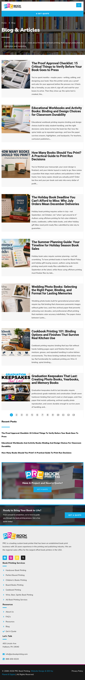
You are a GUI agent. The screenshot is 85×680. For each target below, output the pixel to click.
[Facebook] (5, 558)
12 (68, 415)
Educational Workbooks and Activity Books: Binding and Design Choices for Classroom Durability (57, 111)
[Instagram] (17, 558)
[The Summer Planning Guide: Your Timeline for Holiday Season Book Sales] (16, 253)
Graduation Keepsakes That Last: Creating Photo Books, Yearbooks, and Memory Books (55, 379)
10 (58, 415)
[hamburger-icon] (78, 5)
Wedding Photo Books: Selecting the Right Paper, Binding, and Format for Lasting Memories (54, 290)
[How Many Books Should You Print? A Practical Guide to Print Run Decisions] (16, 163)
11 (63, 415)
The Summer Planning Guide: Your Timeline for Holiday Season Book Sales (56, 245)
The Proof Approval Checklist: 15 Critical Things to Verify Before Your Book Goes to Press (57, 67)
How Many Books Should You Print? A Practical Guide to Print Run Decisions (56, 156)
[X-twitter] (23, 558)
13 (73, 415)
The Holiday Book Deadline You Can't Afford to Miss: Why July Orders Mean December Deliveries (55, 201)
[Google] (11, 558)
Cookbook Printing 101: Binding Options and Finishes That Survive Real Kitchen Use (55, 335)
